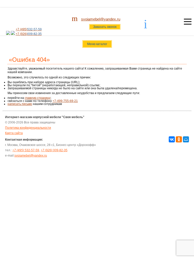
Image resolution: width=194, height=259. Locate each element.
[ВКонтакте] (172, 139)
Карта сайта (14, 133)
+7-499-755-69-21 (65, 101)
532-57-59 (25, 150)
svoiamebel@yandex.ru (100, 19)
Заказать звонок (104, 27)
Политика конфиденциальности (28, 128)
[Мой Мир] (186, 139)
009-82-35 (54, 150)
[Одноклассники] (179, 139)
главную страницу (38, 98)
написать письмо (20, 104)
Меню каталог (97, 44)
